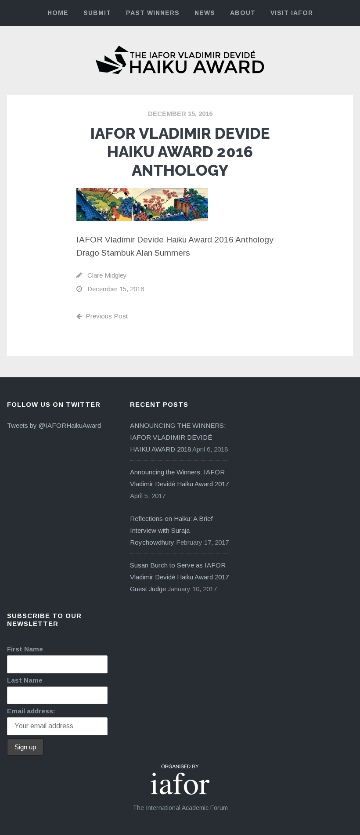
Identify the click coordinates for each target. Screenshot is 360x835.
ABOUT (243, 12)
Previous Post (107, 316)
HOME (57, 12)
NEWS (204, 12)
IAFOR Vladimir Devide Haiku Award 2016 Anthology (180, 151)
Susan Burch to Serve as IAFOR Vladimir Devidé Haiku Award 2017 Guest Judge (179, 577)
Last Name (25, 680)
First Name (25, 649)
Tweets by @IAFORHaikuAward (54, 425)
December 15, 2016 (180, 113)
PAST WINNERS (153, 12)
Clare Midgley (107, 275)
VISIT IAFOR (291, 12)
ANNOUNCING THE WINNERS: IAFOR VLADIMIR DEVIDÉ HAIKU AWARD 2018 (178, 437)
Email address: (31, 711)
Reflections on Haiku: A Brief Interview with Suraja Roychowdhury (171, 530)
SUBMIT (97, 12)
